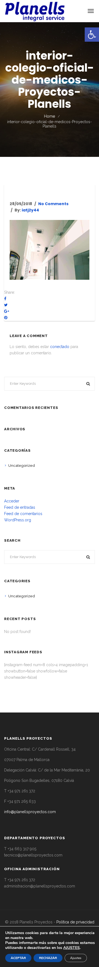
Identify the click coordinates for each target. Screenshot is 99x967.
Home (49, 116)
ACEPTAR (18, 958)
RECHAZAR (48, 958)
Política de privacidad (75, 922)
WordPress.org (17, 520)
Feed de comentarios (23, 513)
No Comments (53, 204)
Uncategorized (21, 465)
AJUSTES (71, 947)
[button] (92, 34)
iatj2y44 (30, 210)
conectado (59, 346)
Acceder (11, 501)
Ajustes (75, 958)
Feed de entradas (19, 507)
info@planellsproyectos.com (30, 812)
